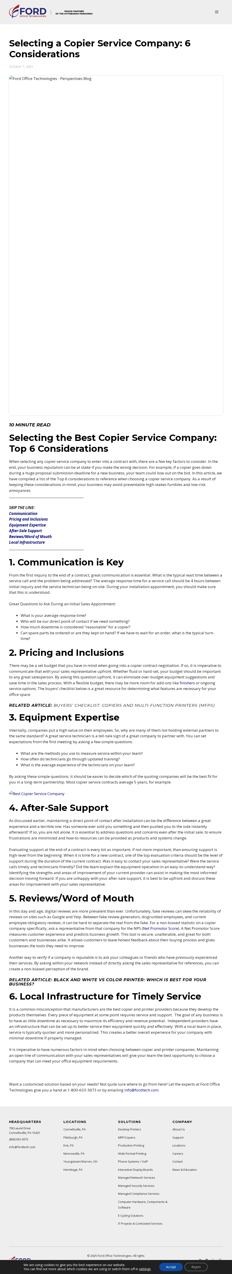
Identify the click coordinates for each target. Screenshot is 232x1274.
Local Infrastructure (27, 542)
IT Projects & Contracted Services (140, 1223)
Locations (178, 1145)
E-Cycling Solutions (130, 1216)
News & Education (184, 1170)
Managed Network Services (136, 1177)
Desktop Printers (129, 1129)
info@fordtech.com (141, 1090)
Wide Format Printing (132, 1153)
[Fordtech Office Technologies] (51, 16)
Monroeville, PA (74, 1153)
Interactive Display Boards (135, 1170)
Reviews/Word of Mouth (30, 536)
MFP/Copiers (126, 1137)
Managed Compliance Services (139, 1194)
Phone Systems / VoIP (133, 1161)
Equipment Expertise (27, 525)
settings (145, 1269)
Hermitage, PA (72, 1170)
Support (178, 1137)
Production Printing (131, 1145)
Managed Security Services (136, 1186)
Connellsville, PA (74, 1129)
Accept (171, 1267)
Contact (177, 1161)
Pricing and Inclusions (28, 519)
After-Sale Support (25, 530)
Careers (177, 1153)
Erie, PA (68, 1145)
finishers (187, 682)
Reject (196, 1267)
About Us (178, 1129)
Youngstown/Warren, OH (80, 1161)
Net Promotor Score (160, 928)
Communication (23, 513)
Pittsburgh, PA (72, 1137)
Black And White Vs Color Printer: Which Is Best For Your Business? (107, 981)
